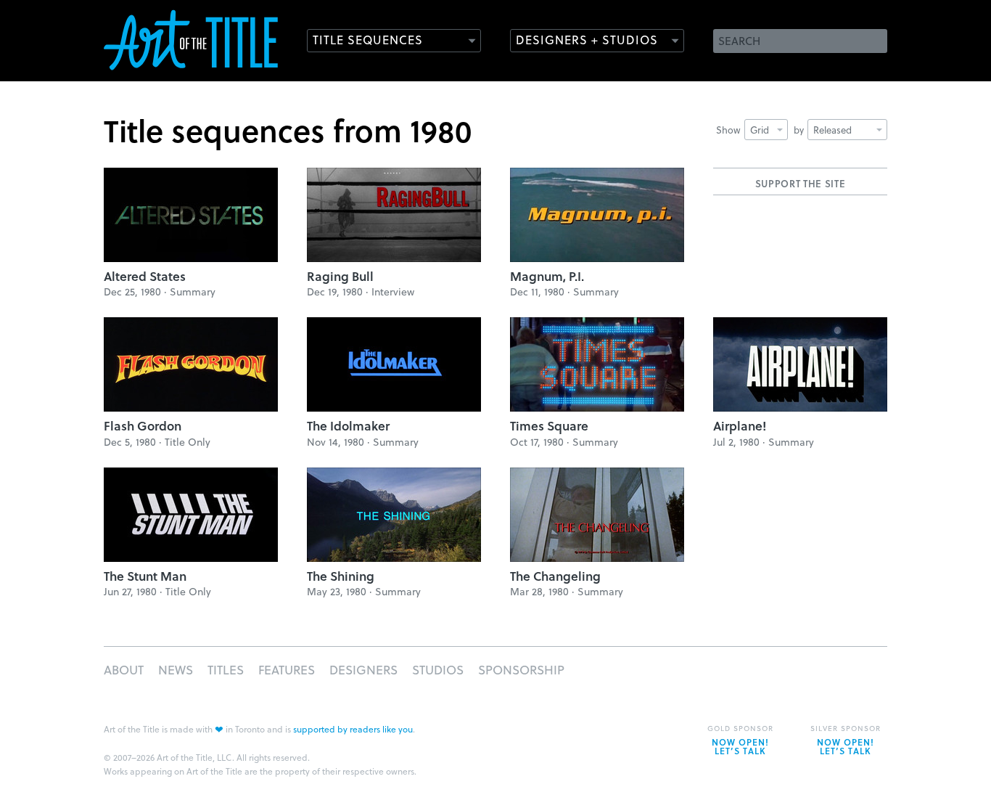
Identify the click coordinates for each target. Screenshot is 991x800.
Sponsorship (521, 670)
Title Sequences (368, 39)
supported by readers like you (353, 728)
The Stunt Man (145, 576)
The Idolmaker (348, 426)
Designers (363, 670)
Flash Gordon (142, 426)
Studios (438, 670)
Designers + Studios (587, 39)
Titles (225, 670)
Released (832, 129)
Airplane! (739, 426)
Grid (759, 129)
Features (286, 670)
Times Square (549, 426)
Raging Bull (340, 276)
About (124, 670)
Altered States (145, 276)
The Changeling (555, 576)
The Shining (340, 576)
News (175, 670)
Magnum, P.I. (547, 276)
